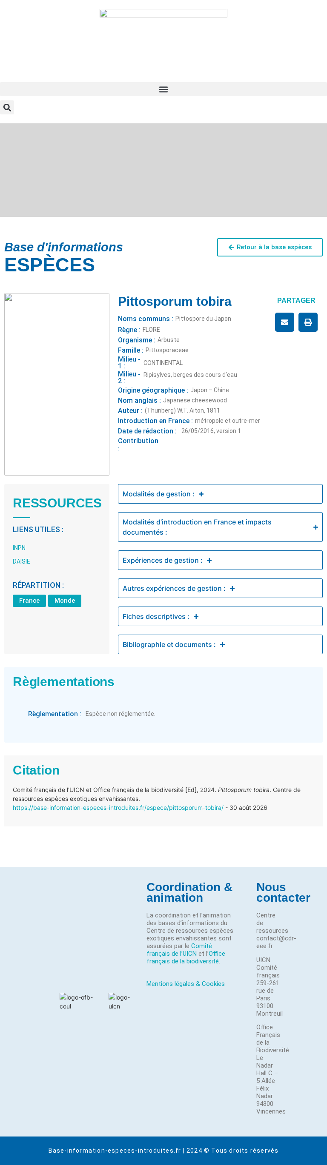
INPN (19, 547)
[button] (163, 89)
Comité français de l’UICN (179, 949)
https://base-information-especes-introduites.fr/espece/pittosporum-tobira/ (118, 807)
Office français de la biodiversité (185, 957)
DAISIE (21, 561)
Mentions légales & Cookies (185, 984)
